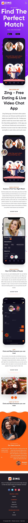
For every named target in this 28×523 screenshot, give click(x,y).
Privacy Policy (14, 506)
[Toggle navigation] (26, 3)
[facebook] (9, 490)
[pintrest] (16, 490)
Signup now (14, 211)
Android (14, 515)
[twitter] (12, 490)
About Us (14, 502)
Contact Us (14, 504)
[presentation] (12, 397)
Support (14, 496)
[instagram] (19, 490)
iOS (14, 512)
